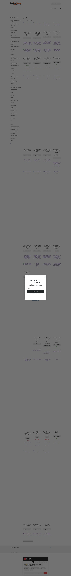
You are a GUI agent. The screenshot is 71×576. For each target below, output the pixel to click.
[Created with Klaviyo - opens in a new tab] (35, 300)
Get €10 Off (35, 291)
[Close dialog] (45, 276)
